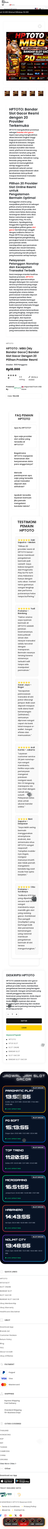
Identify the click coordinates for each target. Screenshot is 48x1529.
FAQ (2, 1347)
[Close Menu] (3, 5)
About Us (6, 1510)
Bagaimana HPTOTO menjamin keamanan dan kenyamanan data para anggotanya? (23, 458)
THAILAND (4, 1430)
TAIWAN (3, 1447)
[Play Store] (22, 1482)
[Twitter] (17, 1516)
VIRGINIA (4, 1459)
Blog (2, 1343)
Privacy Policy (30, 1506)
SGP (1, 1439)
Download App (6, 1327)
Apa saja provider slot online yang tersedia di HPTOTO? (23, 440)
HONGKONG (5, 1434)
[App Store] (7, 1482)
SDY (1, 1443)
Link (32, 1524)
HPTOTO (29, 277)
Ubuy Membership (8, 1303)
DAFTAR (24, 1021)
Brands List (5, 1331)
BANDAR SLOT (14, 1051)
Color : (13, 396)
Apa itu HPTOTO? (22, 428)
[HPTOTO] (12, 4)
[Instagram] (6, 1516)
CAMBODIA (5, 1451)
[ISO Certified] (18, 1494)
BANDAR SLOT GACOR (18, 1059)
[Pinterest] (22, 1516)
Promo (8, 1524)
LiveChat (39, 1524)
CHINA (3, 1455)
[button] (40, 26)
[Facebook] (2, 1516)
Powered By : (10, 387)
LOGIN (24, 1028)
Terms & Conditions (11, 1506)
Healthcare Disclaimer (10, 1311)
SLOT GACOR (14, 1055)
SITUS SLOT (13, 1043)
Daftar (23, 1524)
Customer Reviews (8, 1335)
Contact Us (19, 1510)
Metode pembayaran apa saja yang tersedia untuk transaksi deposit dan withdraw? (23, 479)
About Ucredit (6, 1352)
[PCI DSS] (6, 1495)
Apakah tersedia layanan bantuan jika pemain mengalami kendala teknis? (22, 500)
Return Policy (6, 1339)
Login (14, 1524)
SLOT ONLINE (14, 1047)
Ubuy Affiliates (6, 1356)
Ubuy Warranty (7, 1307)
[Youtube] (11, 1516)
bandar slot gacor (25, 132)
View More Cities (7, 1463)
